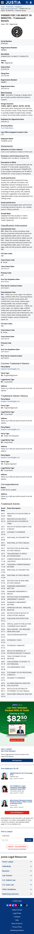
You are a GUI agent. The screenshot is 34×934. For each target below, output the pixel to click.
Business (5, 871)
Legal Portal (17, 913)
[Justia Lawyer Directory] (27, 905)
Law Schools (7, 875)
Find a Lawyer (6, 831)
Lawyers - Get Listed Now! (17, 846)
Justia (2, 6)
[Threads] (18, 905)
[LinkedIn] (7, 905)
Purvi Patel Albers (7, 128)
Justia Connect (17, 910)
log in (7, 388)
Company (17, 917)
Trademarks (9, 6)
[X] (24, 905)
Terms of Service (17, 923)
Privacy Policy (17, 927)
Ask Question (17, 760)
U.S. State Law (8, 885)
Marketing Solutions (10, 894)
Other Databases (9, 889)
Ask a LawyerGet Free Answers (8, 750)
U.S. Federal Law (8, 880)
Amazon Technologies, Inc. (10, 369)
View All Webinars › (17, 812)
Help (17, 920)
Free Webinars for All (9, 769)
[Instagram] (16, 905)
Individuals (6, 866)
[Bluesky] (21, 905)
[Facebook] (13, 905)
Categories (18, 6)
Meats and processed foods (9, 8)
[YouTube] (10, 905)
